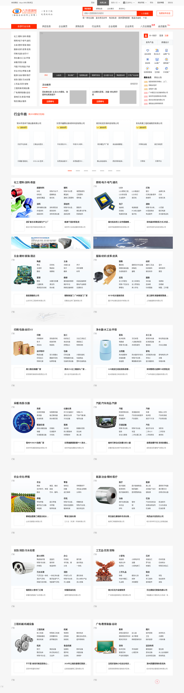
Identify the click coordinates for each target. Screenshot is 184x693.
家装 (24, 45)
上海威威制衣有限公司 (155, 301)
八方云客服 (145, 26)
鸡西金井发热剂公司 (155, 516)
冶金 (20, 75)
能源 (16, 75)
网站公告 (158, 77)
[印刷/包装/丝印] (23, 348)
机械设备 (25, 88)
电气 (24, 41)
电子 (20, 41)
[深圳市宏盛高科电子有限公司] (133, 543)
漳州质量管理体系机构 (156, 664)
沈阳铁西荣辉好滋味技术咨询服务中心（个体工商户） (127, 669)
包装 (20, 54)
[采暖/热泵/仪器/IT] (23, 422)
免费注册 (103, 3)
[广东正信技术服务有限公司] (133, 322)
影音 (24, 97)
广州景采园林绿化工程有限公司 (119, 595)
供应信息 (46, 26)
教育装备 (22, 93)
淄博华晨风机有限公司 (72, 595)
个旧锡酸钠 (147, 18)
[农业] (23, 495)
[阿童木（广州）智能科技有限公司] (51, 469)
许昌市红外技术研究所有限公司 (149, 123)
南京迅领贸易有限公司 (154, 100)
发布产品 (149, 42)
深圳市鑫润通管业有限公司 (74, 448)
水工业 (23, 58)
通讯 (29, 41)
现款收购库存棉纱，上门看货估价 (156, 82)
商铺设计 (165, 42)
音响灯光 (17, 97)
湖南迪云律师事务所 (153, 104)
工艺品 (17, 84)
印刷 (16, 54)
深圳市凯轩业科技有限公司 (156, 227)
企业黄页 (63, 26)
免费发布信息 (164, 13)
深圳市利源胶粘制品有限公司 (36, 448)
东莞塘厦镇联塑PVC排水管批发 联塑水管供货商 (84, 443)
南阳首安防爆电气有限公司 (156, 448)
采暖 (16, 62)
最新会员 (147, 77)
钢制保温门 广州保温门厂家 (76, 296)
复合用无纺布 (101, 18)
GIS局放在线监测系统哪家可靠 (121, 369)
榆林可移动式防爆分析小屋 (119, 443)
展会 (20, 101)
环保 (28, 58)
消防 (20, 80)
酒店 (29, 45)
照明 (16, 41)
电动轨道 (113, 18)
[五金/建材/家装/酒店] (23, 274)
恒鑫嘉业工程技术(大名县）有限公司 (160, 595)
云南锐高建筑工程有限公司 (74, 669)
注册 (166, 36)
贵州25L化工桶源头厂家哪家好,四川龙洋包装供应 (85, 369)
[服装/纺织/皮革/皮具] (105, 274)
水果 (29, 71)
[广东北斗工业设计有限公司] (51, 322)
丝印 (24, 54)
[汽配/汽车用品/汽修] (105, 422)
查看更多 (134, 84)
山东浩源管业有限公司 (34, 522)
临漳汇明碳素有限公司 (116, 522)
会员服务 (162, 26)
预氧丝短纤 (150, 85)
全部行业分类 (24, 26)
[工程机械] (23, 642)
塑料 (20, 36)
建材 (20, 45)
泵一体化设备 (88, 18)
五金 (16, 45)
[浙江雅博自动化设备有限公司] (51, 616)
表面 (29, 36)
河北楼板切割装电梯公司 (157, 590)
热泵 (20, 62)
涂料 (24, 36)
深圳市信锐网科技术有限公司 (156, 96)
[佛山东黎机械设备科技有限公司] (51, 248)
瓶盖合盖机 (136, 18)
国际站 (170, 3)
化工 (16, 36)
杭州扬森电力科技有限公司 (118, 374)
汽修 (28, 67)
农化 (20, 71)
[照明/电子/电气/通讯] (105, 201)
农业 (16, 71)
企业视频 (112, 26)
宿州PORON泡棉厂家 (35, 443)
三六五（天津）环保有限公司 (74, 522)
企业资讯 (129, 26)
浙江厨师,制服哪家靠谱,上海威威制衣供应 (164, 296)
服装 (16, 49)
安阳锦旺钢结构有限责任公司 (36, 374)
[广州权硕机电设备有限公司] (133, 248)
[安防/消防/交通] (23, 569)
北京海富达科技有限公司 (106, 123)
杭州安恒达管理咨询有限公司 (157, 669)
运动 (28, 93)
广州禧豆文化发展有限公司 (156, 93)
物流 (16, 101)
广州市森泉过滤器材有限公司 (157, 374)
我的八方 (114, 3)
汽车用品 (22, 67)
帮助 (151, 3)
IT (28, 54)
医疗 (29, 75)
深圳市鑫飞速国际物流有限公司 (30, 123)
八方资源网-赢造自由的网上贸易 (32, 12)
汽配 (16, 67)
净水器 (17, 58)
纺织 (20, 49)
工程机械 (17, 88)
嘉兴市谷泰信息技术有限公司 (118, 301)
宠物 (26, 84)
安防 (16, 80)
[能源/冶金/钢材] (105, 495)
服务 (24, 101)
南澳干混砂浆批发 (71, 222)
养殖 (24, 71)
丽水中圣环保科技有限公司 (35, 227)
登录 (92, 3)
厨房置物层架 (124, 18)
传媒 (28, 97)
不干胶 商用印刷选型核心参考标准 (40, 664)
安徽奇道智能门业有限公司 (35, 595)
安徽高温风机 (70, 590)
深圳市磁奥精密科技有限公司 (118, 227)
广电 (16, 93)
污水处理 (26, 80)
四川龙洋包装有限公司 (72, 374)
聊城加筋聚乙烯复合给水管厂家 (39, 516)
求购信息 (79, 26)
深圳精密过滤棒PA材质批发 (158, 369)
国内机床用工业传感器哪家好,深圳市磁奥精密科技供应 (131, 222)
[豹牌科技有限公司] (51, 395)
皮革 (24, 49)
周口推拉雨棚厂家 (33, 369)
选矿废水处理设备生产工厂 (37, 222)
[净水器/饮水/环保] (105, 348)
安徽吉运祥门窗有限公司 (73, 301)
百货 (22, 84)
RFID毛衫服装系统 (116, 296)
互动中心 (129, 3)
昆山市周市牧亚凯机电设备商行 (69, 123)
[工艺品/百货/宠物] (105, 569)
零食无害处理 (70, 516)
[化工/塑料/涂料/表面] (23, 201)
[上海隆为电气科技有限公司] (133, 469)
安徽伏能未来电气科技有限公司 (119, 448)
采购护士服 (150, 89)
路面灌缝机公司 (32, 296)
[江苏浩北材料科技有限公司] (133, 395)
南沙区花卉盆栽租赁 (116, 590)
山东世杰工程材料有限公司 (35, 301)
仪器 (24, 62)
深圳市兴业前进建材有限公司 (74, 227)
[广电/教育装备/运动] (105, 642)
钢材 (24, 75)
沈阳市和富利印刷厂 (33, 669)
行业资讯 (96, 26)
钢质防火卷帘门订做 (34, 590)
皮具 (29, 49)
